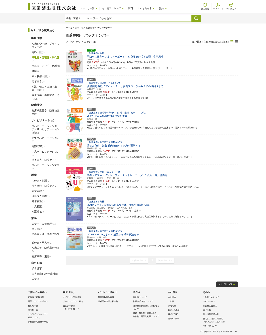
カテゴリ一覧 (87, 8)
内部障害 (38, 146)
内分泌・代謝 (41, 180)
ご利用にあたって (211, 297)
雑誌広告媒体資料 (106, 297)
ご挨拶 (171, 301)
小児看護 (38, 206)
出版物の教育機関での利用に (146, 307)
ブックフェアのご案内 (73, 301)
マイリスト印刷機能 (72, 297)
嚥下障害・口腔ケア (44, 159)
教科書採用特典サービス (39, 322)
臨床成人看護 (41, 196)
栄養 (35, 278)
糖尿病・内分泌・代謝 (46, 65)
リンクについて (210, 326)
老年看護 (38, 201)
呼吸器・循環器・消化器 (46, 59)
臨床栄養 (90, 28)
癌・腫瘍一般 (41, 76)
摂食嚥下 (38, 268)
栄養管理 (38, 190)
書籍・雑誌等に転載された (146, 314)
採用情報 (172, 306)
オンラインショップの (38, 316)
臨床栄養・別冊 (42, 256)
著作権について (140, 297)
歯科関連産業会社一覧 (108, 301)
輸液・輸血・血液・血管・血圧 (44, 88)
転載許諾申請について (143, 301)
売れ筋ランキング (111, 8)
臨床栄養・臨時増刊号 (45, 249)
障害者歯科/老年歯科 (45, 273)
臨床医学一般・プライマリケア (46, 45)
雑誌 (161, 8)
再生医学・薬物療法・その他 (46, 97)
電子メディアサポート (38, 301)
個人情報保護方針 (211, 314)
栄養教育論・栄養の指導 (46, 236)
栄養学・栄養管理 (44, 223)
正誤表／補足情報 (36, 297)
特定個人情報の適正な (214, 320)
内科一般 (38, 52)
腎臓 (35, 71)
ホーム (69, 28)
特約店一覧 (33, 306)
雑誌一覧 (79, 28)
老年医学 (38, 81)
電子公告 (207, 310)
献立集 (37, 228)
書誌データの (71, 307)
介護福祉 (38, 211)
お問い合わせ (174, 310)
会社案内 (172, 297)
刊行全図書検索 (210, 306)
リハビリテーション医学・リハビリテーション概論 (46, 129)
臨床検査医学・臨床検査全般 (46, 112)
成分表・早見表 (42, 242)
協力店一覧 (33, 310)
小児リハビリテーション (46, 153)
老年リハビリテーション (46, 139)
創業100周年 (173, 318)
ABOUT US (173, 314)
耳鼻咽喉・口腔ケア (44, 185)
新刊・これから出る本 (140, 8)
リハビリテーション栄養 (46, 167)
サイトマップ (209, 301)
